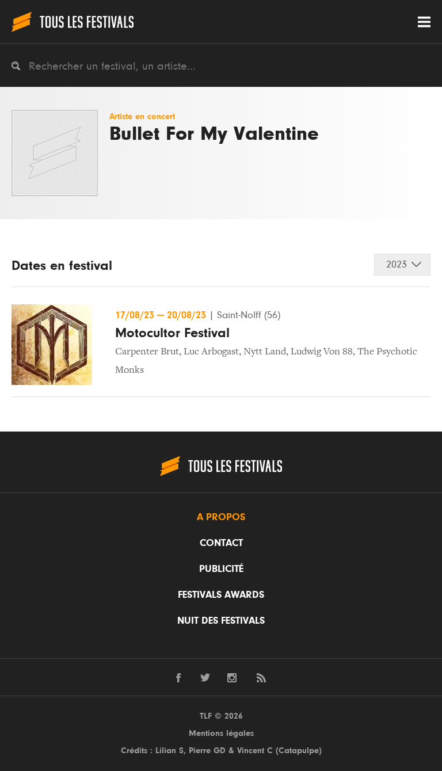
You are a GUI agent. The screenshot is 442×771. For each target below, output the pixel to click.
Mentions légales (221, 733)
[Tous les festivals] (73, 22)
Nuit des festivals (221, 621)
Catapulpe (299, 750)
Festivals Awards (221, 595)
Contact (221, 543)
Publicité (221, 569)
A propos (221, 517)
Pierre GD (207, 750)
